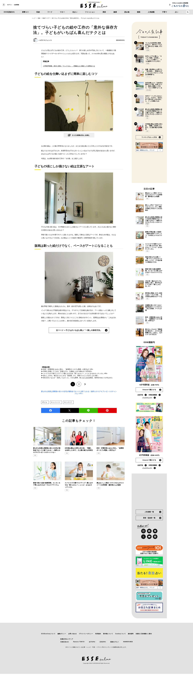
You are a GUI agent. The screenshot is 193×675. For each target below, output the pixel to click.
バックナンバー (147, 397)
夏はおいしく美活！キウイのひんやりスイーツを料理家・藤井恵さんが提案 (110, 484)
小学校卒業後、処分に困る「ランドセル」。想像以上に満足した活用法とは (69, 66)
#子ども (44, 402)
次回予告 (140, 395)
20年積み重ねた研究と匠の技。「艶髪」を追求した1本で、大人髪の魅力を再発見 (79, 449)
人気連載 (151, 12)
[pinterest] (155, 536)
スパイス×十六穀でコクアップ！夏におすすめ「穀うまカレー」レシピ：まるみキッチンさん (79, 485)
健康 (115, 12)
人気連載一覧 (149, 512)
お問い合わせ (72, 633)
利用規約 (98, 633)
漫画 (138, 12)
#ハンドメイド (55, 402)
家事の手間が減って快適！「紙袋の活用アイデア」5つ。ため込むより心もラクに (153, 234)
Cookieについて (120, 633)
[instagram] (143, 531)
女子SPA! (92, 642)
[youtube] (149, 536)
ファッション (90, 12)
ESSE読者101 (9, 12)
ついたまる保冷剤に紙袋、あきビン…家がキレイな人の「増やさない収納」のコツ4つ (153, 45)
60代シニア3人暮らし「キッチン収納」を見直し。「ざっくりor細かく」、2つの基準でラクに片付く (153, 58)
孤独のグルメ (114, 642)
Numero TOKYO (78, 641)
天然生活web (64, 642)
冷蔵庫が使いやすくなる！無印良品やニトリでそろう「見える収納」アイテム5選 (153, 307)
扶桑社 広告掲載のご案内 (144, 633)
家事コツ (25, 12)
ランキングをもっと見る (149, 137)
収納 (38, 12)
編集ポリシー (62, 633)
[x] (143, 536)
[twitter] (69, 410)
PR (35, 455)
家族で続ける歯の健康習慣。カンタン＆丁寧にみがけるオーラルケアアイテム (46, 484)
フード (49, 12)
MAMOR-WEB (128, 641)
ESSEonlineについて (48, 633)
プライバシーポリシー (86, 633)
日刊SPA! (103, 642)
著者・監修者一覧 (149, 518)
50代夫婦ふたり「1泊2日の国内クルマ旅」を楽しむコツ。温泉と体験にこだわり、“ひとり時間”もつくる (154, 85)
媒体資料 (131, 633)
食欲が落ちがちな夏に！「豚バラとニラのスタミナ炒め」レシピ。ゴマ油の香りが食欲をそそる (153, 259)
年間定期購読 (153, 395)
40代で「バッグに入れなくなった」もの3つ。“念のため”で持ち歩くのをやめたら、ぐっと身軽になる (153, 98)
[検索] (160, 150)
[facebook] (50, 410)
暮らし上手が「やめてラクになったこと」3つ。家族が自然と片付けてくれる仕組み (153, 207)
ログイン (9, 4)
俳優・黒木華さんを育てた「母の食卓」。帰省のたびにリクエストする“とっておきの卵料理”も (154, 72)
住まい (75, 12)
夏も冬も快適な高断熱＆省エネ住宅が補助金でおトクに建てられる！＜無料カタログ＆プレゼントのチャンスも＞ (46, 450)
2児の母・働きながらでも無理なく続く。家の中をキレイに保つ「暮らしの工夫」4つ (153, 283)
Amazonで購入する (149, 389)
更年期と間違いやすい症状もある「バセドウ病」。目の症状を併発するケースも (153, 294)
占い (176, 12)
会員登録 (16, 4)
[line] (88, 410)
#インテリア (68, 402)
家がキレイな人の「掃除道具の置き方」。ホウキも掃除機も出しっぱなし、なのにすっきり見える (153, 331)
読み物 (126, 12)
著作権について (108, 633)
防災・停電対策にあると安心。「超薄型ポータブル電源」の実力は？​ (110, 449)
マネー (62, 12)
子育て (164, 12)
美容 (104, 12)
